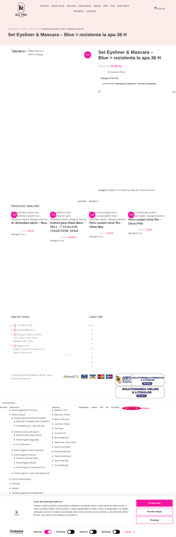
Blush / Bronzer (62, 419)
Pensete (16, 483)
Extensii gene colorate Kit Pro (30, 467)
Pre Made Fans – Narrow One (30, 425)
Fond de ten (60, 433)
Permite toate (155, 503)
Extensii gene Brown (26, 462)
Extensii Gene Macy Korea (28, 435)
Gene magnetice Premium (24, 410)
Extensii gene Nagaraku (27, 439)
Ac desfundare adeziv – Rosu (29, 223)
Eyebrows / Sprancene (65, 442)
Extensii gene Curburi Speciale (28, 450)
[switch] (71, 532)
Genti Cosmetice (62, 446)
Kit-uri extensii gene (21, 479)
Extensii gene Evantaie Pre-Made (30, 418)
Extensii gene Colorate (25, 454)
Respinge (154, 520)
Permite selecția (154, 512)
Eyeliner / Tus (61, 410)
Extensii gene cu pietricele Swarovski (31, 473)
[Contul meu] (139, 8)
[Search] (143, 8)
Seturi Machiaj (61, 460)
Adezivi (15, 488)
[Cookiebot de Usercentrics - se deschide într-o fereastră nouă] (16, 532)
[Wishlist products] (148, 8)
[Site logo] (21, 9)
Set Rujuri (59, 428)
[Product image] (25, 215)
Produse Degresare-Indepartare (27, 493)
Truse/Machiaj (61, 465)
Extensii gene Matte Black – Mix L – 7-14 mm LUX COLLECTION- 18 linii (67, 227)
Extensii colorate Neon (27, 458)
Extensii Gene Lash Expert (26, 431)
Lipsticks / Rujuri (62, 423)
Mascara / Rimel (62, 414)
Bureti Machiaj (61, 437)
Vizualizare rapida (19, 219)
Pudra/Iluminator (63, 456)
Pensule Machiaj (62, 451)
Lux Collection (23, 444)
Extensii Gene (18, 414)
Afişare (128, 532)
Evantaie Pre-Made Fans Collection (33, 421)
